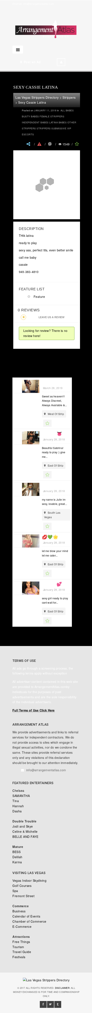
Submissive (58, 128)
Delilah (17, 857)
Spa (15, 891)
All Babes (67, 110)
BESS (16, 852)
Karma (17, 862)
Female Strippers (52, 116)
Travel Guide (21, 952)
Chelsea (18, 790)
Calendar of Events (26, 916)
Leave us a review (51, 317)
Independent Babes (35, 122)
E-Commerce (21, 926)
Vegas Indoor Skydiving (29, 880)
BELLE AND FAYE (25, 836)
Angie (49, 382)
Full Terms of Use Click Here (33, 710)
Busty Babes (30, 116)
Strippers (44, 128)
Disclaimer (62, 987)
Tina (15, 801)
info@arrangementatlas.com (38, 3)
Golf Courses (21, 885)
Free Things (21, 942)
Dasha (17, 811)
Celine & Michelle (25, 831)
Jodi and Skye (22, 826)
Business (18, 911)
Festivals (18, 957)
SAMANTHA (21, 796)
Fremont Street (23, 896)
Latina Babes (58, 122)
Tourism (18, 947)
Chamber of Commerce (29, 921)
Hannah (18, 806)
